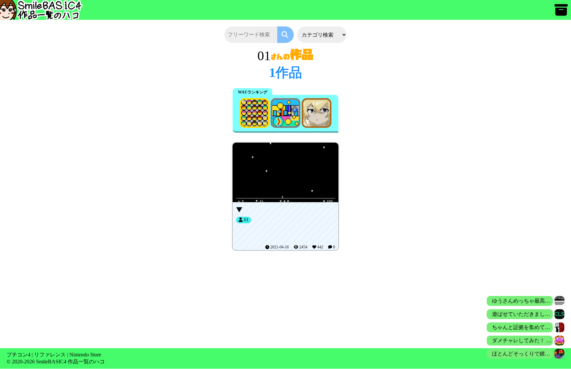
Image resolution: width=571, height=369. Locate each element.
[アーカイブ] (561, 13)
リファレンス (50, 354)
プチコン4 (18, 354)
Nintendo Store (85, 354)
